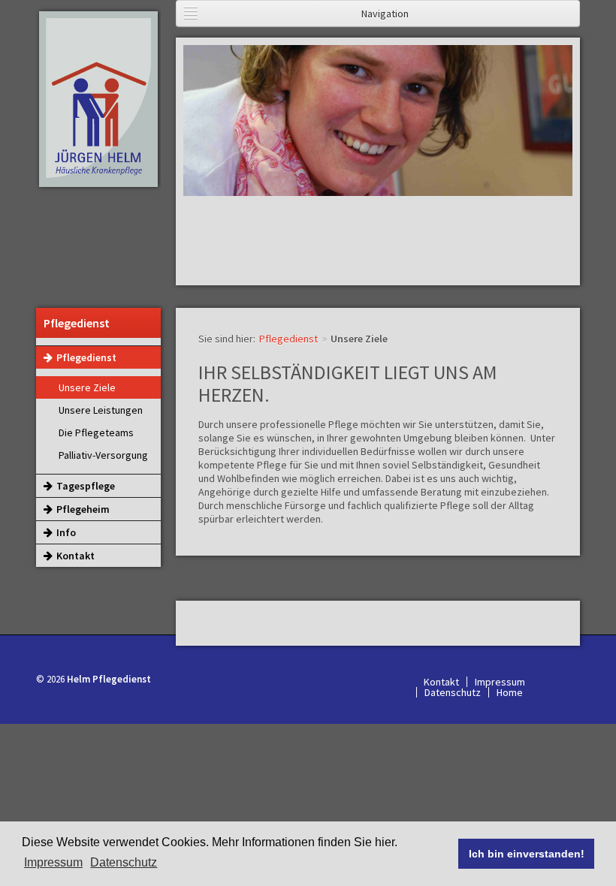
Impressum (53, 862)
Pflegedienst (86, 357)
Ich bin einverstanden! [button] (526, 854)
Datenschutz (452, 692)
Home (510, 692)
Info (66, 532)
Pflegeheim (83, 509)
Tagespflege (85, 486)
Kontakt (75, 555)
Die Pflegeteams (96, 432)
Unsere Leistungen (101, 410)
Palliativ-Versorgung (103, 455)
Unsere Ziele (87, 387)
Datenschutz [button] (123, 862)
